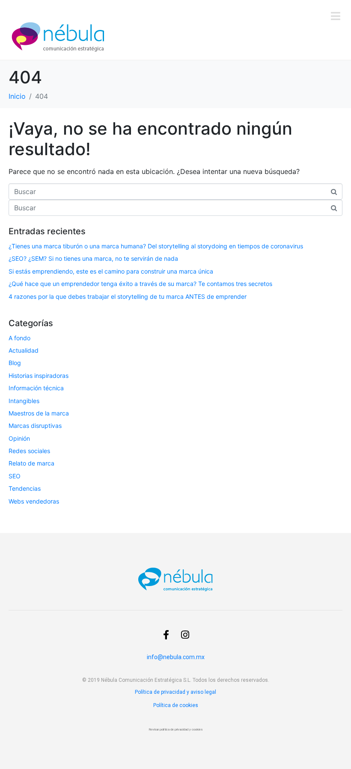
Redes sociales (29, 450)
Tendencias (25, 488)
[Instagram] (185, 634)
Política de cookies (175, 705)
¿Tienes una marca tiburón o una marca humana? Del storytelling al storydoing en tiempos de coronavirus (156, 246)
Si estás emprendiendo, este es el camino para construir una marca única (111, 271)
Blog (15, 362)
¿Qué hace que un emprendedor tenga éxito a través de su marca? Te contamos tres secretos (140, 283)
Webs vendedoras (34, 501)
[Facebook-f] (166, 634)
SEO (15, 476)
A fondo (19, 338)
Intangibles (24, 400)
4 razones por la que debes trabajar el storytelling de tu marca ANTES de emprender (128, 296)
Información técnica (36, 388)
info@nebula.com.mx (176, 657)
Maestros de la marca (39, 413)
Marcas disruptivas (35, 425)
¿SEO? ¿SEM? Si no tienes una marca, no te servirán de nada (94, 258)
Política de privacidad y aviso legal (175, 692)
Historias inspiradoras (38, 375)
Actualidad (24, 350)
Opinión (19, 438)
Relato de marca (31, 463)
